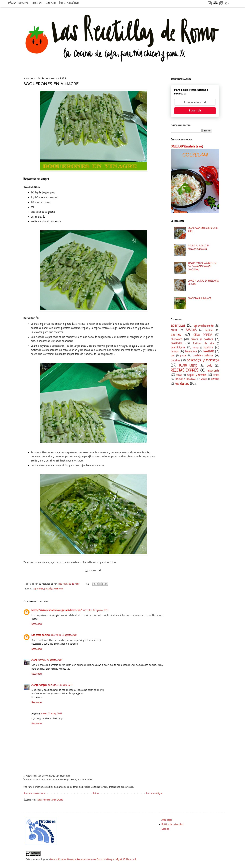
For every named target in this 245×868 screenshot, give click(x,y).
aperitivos (38, 589)
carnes (176, 335)
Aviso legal (167, 820)
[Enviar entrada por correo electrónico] (87, 584)
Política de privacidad (172, 824)
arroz (174, 330)
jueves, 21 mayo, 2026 (51, 713)
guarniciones (178, 347)
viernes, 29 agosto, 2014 (50, 660)
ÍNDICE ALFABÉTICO (69, 3)
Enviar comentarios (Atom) (50, 800)
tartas (216, 375)
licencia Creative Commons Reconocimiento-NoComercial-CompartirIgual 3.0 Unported (93, 859)
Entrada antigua (154, 793)
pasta (183, 355)
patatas (175, 360)
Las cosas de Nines (41, 635)
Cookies (165, 829)
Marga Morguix (39, 685)
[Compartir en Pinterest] (106, 584)
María (34, 660)
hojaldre (208, 347)
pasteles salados (203, 355)
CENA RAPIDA (203, 335)
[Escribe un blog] (96, 584)
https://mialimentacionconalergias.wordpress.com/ (57, 610)
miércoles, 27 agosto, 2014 (95, 610)
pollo (209, 365)
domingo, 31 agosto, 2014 (60, 685)
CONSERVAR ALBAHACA (199, 298)
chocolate (176, 339)
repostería (213, 370)
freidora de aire (203, 343)
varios (204, 379)
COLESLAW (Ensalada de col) (187, 146)
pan (172, 355)
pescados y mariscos (53, 589)
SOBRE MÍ (37, 3)
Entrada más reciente (35, 793)
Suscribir (195, 110)
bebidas (209, 330)
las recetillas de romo (69, 584)
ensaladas (176, 343)
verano (215, 379)
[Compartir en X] (100, 584)
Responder (37, 624)
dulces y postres (202, 339)
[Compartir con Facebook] (103, 584)
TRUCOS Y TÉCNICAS (185, 379)
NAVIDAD (209, 351)
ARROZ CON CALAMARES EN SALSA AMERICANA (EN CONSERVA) (202, 266)
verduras (182, 384)
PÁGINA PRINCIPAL (18, 3)
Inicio (96, 793)
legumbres (191, 351)
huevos (175, 351)
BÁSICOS (191, 330)
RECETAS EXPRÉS (184, 370)
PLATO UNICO (188, 365)
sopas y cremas (196, 375)
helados (196, 348)
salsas (179, 375)
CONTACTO (51, 3)
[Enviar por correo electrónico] (93, 584)
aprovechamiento (204, 326)
